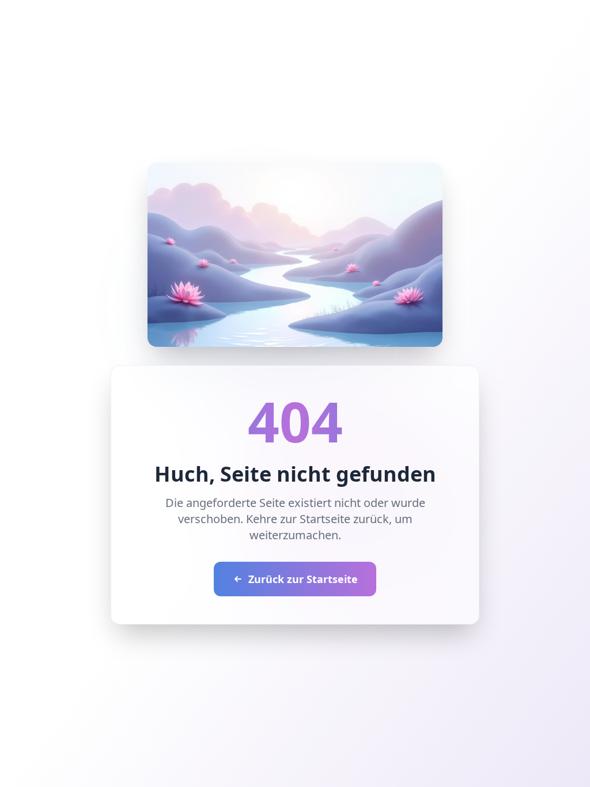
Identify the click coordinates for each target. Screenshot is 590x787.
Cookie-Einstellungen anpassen (190, 419)
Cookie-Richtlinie (148, 393)
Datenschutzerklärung (385, 382)
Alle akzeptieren (203, 450)
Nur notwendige (386, 450)
